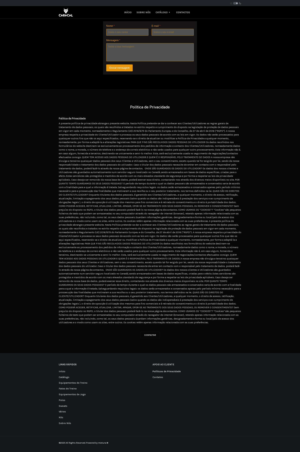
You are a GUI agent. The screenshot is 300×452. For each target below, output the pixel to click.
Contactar (150, 335)
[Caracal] (66, 12)
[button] (163, 12)
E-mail (156, 26)
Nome (110, 26)
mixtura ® (103, 443)
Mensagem (113, 40)
